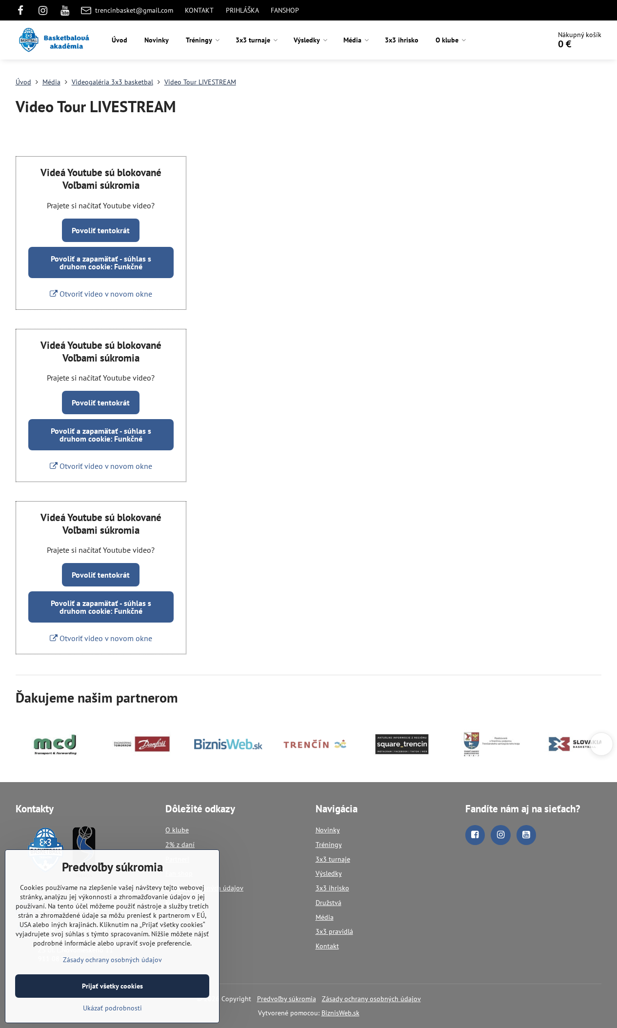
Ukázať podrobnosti (112, 1008)
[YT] (65, 10)
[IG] (43, 10)
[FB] (24, 10)
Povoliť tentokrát (101, 230)
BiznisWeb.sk (340, 1012)
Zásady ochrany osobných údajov (371, 998)
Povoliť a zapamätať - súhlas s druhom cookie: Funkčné (101, 262)
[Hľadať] (515, 40)
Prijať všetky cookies (112, 986)
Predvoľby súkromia (286, 998)
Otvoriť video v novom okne (105, 294)
